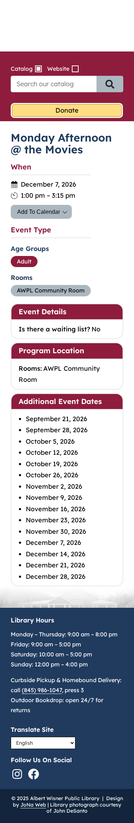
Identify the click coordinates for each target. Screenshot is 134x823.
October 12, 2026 (52, 452)
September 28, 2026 (57, 430)
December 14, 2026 (55, 554)
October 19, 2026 (52, 464)
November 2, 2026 (54, 486)
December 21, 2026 (55, 565)
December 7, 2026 (53, 542)
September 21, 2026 (56, 419)
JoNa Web (33, 805)
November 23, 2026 (56, 520)
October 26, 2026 (52, 475)
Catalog (22, 68)
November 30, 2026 (56, 531)
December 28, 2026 (55, 576)
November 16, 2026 (55, 509)
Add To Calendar (38, 212)
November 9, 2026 (54, 497)
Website (58, 68)
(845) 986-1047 (42, 690)
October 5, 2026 (50, 441)
